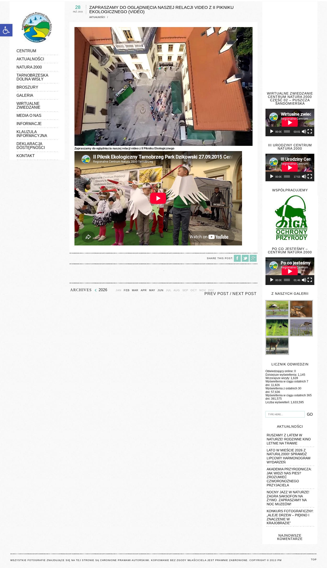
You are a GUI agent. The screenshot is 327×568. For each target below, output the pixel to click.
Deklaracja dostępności (31, 146)
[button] (6, 30)
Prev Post (216, 294)
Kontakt (26, 156)
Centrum (26, 51)
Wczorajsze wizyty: (278, 378)
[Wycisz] (304, 131)
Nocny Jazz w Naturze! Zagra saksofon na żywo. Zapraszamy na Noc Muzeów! (288, 498)
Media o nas (29, 116)
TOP (314, 559)
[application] (289, 122)
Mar (135, 290)
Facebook (237, 258)
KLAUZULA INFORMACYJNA (32, 134)
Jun (161, 290)
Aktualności (30, 59)
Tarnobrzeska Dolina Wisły (32, 77)
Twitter (245, 258)
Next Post (244, 294)
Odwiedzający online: (279, 371)
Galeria (25, 95)
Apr (144, 290)
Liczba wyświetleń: (278, 402)
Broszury (27, 87)
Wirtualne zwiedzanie (28, 105)
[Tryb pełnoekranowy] (309, 131)
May (152, 290)
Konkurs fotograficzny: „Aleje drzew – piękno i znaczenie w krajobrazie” (290, 517)
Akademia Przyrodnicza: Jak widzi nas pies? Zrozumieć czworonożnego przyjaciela (289, 477)
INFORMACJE (29, 124)
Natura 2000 (29, 67)
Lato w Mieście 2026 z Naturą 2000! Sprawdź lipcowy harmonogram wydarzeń (288, 456)
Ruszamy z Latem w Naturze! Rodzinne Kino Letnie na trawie (289, 439)
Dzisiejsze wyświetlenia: (281, 374)
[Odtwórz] (271, 131)
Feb (127, 290)
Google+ (253, 258)
